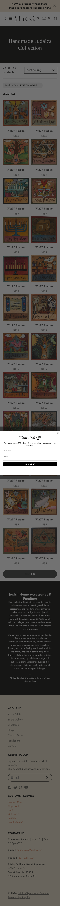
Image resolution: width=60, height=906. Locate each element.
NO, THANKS (30, 470)
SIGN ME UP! (30, 464)
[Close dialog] (58, 433)
